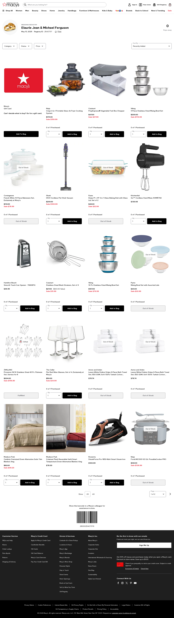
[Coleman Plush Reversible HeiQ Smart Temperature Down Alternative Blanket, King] (66, 429)
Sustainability (92, 574)
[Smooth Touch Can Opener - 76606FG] (23, 254)
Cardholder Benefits (37, 545)
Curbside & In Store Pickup (69, 540)
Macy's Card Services (38, 557)
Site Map (91, 570)
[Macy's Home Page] (10, 4)
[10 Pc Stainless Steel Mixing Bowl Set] (108, 254)
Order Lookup (7, 549)
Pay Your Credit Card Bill (39, 562)
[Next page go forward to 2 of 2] (170, 494)
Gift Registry (64, 591)
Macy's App (63, 549)
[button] (23, 90)
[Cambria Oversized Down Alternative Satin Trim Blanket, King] (23, 429)
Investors (91, 553)
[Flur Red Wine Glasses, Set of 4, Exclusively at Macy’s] (66, 341)
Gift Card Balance (37, 553)
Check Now (144, 568)
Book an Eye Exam (66, 583)
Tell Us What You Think (67, 587)
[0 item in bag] (170, 4)
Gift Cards (34, 549)
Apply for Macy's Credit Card (40, 540)
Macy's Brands (65, 557)
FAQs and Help (7, 540)
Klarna (4, 545)
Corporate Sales (93, 545)
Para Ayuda (6, 553)
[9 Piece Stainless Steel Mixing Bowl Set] (150, 80)
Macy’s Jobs (92, 562)
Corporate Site (93, 549)
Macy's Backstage (66, 553)
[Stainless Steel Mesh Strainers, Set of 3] (66, 254)
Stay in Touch (64, 570)
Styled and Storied (94, 579)
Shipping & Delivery (9, 562)
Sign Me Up (144, 545)
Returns (4, 557)
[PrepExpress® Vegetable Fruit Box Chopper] (108, 80)
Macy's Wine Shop (66, 562)
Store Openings (65, 579)
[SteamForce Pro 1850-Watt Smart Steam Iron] (108, 429)
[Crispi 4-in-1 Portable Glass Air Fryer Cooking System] (66, 80)
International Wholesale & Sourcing (100, 557)
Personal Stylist (65, 566)
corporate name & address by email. (124, 613)
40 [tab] (93, 494)
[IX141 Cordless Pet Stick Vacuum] (66, 167)
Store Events (64, 574)
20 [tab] (88, 494)
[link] (66, 116)
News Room (92, 566)
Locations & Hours (66, 545)
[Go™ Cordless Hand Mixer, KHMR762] (150, 167)
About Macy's (92, 540)
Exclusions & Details (132, 568)
